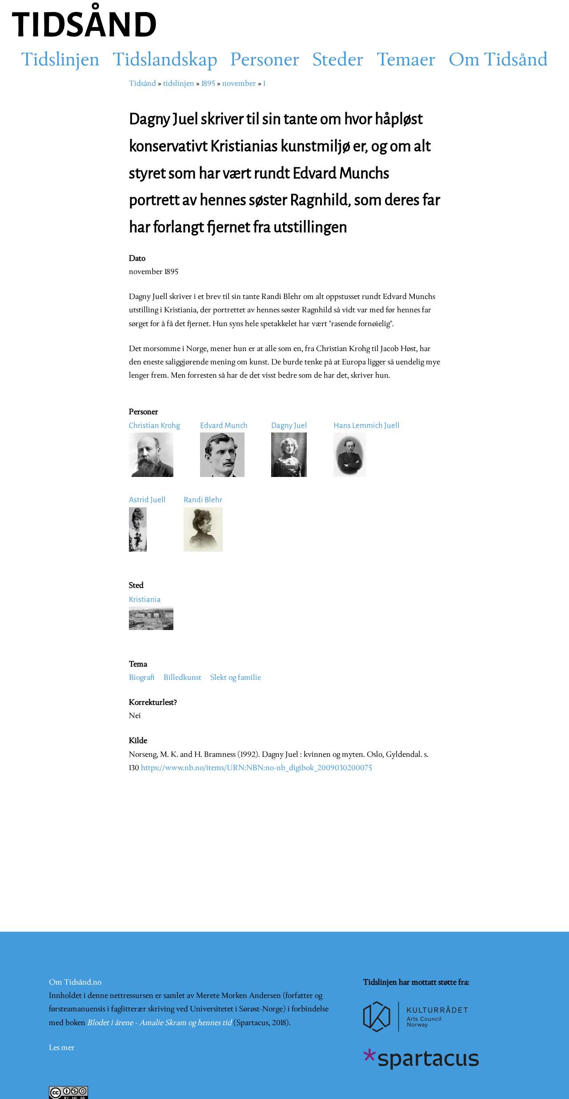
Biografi (142, 678)
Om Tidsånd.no (75, 982)
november (239, 84)
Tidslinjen (60, 61)
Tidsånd (142, 84)
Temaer (406, 61)
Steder (338, 61)
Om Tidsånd (498, 61)
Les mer (62, 1048)
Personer (265, 61)
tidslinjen (178, 84)
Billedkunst (182, 678)
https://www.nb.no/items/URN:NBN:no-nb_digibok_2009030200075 (256, 768)
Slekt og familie (235, 678)
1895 (208, 84)
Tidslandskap (164, 61)
